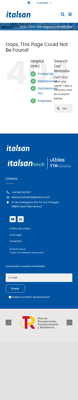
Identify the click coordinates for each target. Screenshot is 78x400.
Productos (45, 74)
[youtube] (13, 219)
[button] (8, 322)
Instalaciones (48, 81)
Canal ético (16, 241)
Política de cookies (20, 228)
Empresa (44, 101)
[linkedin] (21, 219)
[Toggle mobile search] (63, 14)
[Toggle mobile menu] (70, 14)
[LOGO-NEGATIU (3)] (39, 157)
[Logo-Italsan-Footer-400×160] (18, 146)
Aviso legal (15, 234)
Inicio (23, 27)
